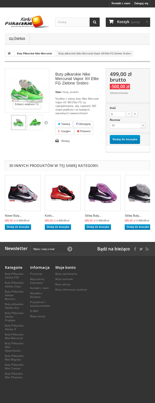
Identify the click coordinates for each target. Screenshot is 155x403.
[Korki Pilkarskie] (27, 22)
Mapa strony (37, 316)
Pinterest (85, 131)
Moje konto (65, 267)
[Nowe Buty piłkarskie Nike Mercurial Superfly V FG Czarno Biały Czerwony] (23, 193)
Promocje (36, 273)
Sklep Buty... (93, 215)
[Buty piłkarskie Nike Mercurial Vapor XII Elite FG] (18, 122)
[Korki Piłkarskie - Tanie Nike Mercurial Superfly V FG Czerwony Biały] (63, 193)
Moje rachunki (64, 279)
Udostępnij (84, 124)
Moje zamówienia (66, 273)
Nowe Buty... (13, 215)
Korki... (49, 215)
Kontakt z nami (121, 3)
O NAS (34, 311)
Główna (17, 38)
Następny (46, 122)
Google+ (65, 131)
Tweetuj (65, 124)
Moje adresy (62, 284)
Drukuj (65, 140)
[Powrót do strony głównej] (9, 53)
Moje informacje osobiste (71, 289)
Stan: (58, 92)
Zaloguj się (141, 3)
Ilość (113, 108)
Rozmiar (115, 119)
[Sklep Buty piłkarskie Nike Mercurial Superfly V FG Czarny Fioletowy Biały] (103, 193)
